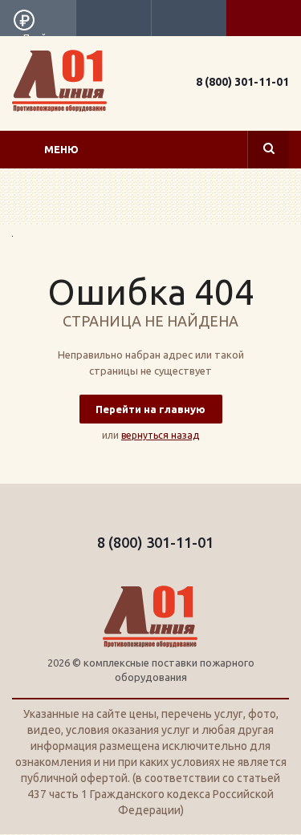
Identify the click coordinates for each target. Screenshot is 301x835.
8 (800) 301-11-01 (242, 81)
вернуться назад (160, 435)
